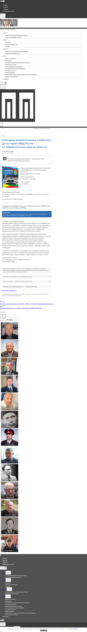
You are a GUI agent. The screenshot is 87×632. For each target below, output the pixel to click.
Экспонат (7, 46)
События (5, 9)
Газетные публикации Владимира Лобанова (16, 35)
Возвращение (8, 60)
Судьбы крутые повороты (11, 76)
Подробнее (75, 629)
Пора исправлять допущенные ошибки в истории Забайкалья (21, 74)
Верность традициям (10, 58)
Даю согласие (43, 630)
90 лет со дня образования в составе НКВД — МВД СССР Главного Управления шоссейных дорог (26, 303)
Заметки (5, 7)
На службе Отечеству (10, 70)
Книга (4, 596)
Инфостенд (8, 42)
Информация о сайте (8, 11)
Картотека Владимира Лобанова (13, 37)
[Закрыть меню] (0, 555)
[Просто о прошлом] (9, 26)
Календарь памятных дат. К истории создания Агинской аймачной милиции (21, 307)
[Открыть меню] (1, 124)
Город (4, 572)
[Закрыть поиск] (3, 624)
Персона (5, 589)
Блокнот (5, 5)
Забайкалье (6, 79)
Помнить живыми (9, 72)
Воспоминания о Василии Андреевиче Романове (17, 62)
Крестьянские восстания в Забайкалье (15, 68)
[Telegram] (4, 1)
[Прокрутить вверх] (1, 312)
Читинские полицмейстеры (12, 53)
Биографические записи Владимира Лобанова (17, 51)
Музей (3, 135)
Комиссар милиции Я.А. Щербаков (13, 66)
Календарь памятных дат (11, 44)
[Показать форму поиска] (3, 15)
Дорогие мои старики (10, 64)
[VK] (2, 1)
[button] (10, 177)
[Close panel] (3, 316)
